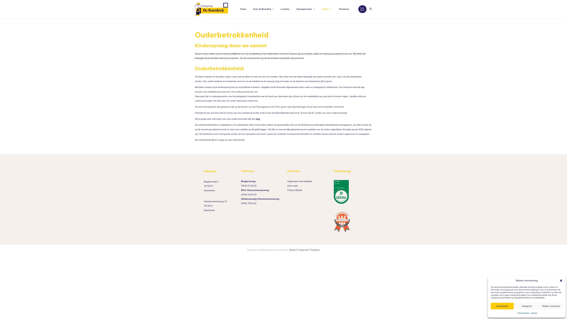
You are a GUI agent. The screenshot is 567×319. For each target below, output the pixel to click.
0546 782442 (248, 203)
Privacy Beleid (294, 190)
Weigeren (527, 306)
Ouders (325, 9)
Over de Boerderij (262, 9)
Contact (534, 313)
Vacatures (344, 9)
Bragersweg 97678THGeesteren (211, 186)
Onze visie (292, 185)
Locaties (285, 9)
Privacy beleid (523, 313)
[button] (561, 280)
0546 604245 (248, 194)
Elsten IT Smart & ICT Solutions (305, 250)
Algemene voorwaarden (299, 181)
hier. (258, 119)
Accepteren (502, 306)
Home (243, 9)
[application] (272, 9)
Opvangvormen (304, 9)
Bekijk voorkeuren (551, 306)
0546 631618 (248, 185)
